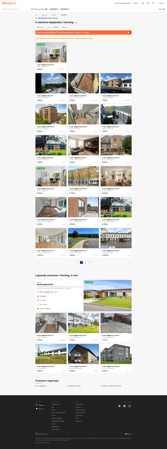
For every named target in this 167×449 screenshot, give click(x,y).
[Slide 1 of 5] (48, 60)
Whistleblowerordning (57, 421)
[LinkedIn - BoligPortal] (124, 406)
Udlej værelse (79, 404)
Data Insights (55, 429)
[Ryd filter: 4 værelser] (68, 9)
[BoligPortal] (9, 3)
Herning (54, 15)
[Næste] (89, 262)
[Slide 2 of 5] (49, 60)
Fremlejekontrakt (80, 410)
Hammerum (40, 27)
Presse (53, 410)
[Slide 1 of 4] (114, 153)
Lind (48, 27)
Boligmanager (55, 426)
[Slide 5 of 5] (52, 60)
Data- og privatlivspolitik (58, 412)
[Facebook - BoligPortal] (119, 406)
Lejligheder (44, 15)
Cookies (53, 415)
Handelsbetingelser (56, 418)
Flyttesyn (78, 407)
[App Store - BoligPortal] (39, 408)
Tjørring (64, 27)
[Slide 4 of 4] (117, 153)
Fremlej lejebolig (80, 412)
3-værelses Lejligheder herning (110, 386)
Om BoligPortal (55, 404)
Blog (52, 407)
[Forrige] (77, 262)
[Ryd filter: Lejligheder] (57, 9)
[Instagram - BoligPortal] (129, 406)
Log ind (160, 3)
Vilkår (77, 418)
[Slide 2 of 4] (115, 153)
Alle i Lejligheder (40, 386)
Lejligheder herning (74, 386)
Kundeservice (79, 415)
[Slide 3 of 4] (116, 153)
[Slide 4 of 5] (51, 60)
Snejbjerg (56, 27)
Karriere (53, 424)
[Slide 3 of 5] (50, 60)
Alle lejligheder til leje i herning (48, 18)
